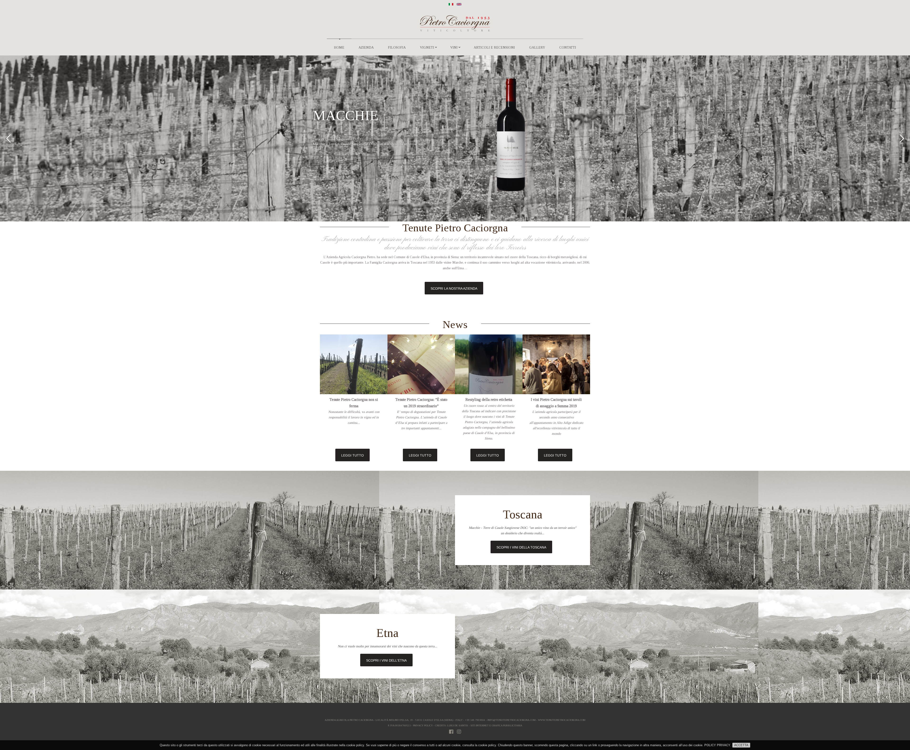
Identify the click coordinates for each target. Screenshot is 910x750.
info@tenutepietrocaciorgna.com (511, 719)
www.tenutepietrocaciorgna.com (561, 719)
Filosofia (397, 47)
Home (339, 47)
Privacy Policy (423, 725)
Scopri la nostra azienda (454, 288)
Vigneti (427, 47)
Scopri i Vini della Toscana (521, 547)
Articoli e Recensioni (494, 47)
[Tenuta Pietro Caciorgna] (451, 4)
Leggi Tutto (352, 455)
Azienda (366, 47)
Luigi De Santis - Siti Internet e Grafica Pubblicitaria (484, 725)
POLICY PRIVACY (717, 745)
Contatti (567, 47)
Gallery (537, 47)
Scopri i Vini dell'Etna (386, 660)
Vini (454, 47)
